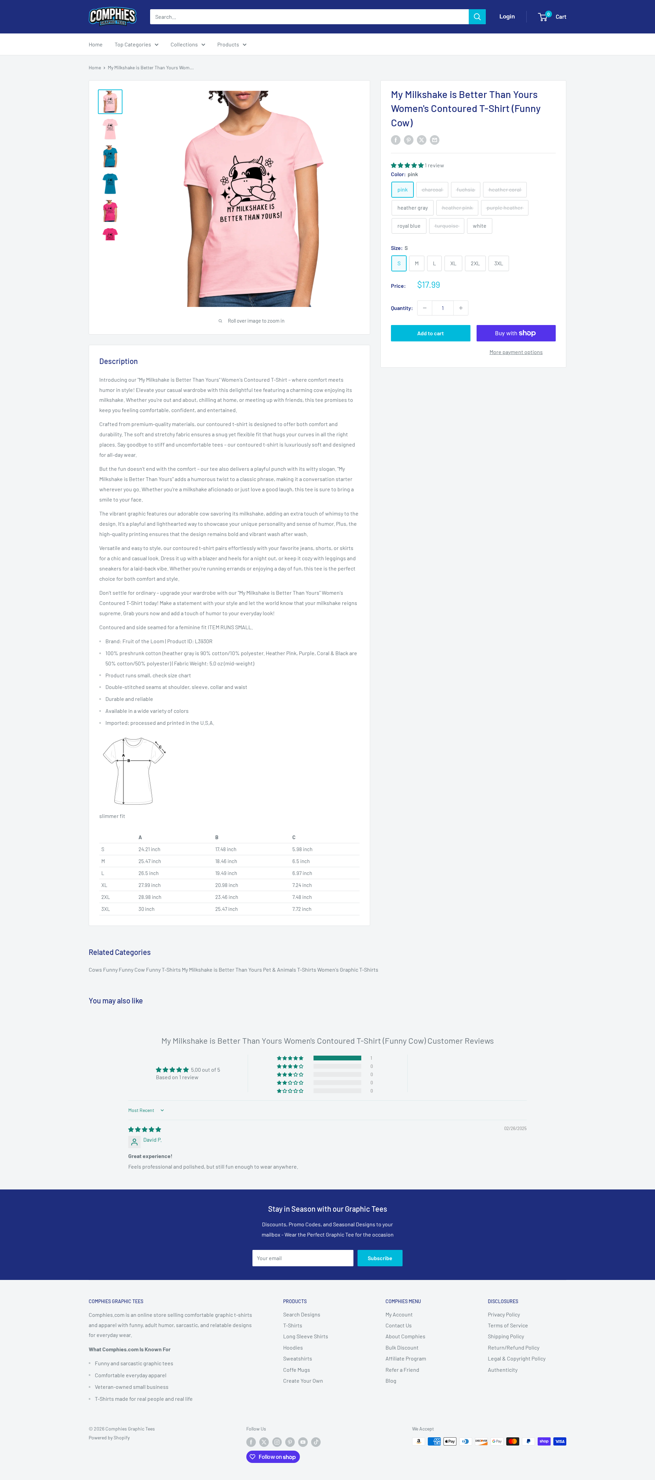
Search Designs (301, 1314)
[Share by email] (434, 139)
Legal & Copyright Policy (516, 1358)
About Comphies (405, 1336)
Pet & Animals (280, 969)
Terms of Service (508, 1325)
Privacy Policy (504, 1314)
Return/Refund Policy (513, 1347)
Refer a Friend (402, 1369)
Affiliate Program (405, 1358)
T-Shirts (307, 969)
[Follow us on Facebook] (251, 1442)
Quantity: (402, 308)
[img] (144, 1129)
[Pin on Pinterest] (408, 139)
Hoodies (293, 1347)
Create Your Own (303, 1380)
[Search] (477, 16)
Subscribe (380, 1258)
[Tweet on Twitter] (421, 139)
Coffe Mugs (296, 1369)
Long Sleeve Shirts (305, 1336)
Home (96, 44)
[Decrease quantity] (425, 308)
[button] (408, 165)
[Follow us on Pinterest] (290, 1442)
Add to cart (430, 333)
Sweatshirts (297, 1358)
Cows (96, 969)
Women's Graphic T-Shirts (347, 969)
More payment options (516, 352)
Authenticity (503, 1369)
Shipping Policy (506, 1336)
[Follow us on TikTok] (316, 1442)
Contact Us (398, 1325)
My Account (399, 1314)
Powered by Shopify (109, 1437)
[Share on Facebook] (396, 139)
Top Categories (133, 44)
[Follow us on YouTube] (303, 1442)
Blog (390, 1380)
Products (228, 44)
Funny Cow (132, 969)
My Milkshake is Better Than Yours (222, 969)
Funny (111, 969)
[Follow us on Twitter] (264, 1442)
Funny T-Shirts (164, 969)
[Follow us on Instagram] (277, 1442)
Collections (184, 44)
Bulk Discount (402, 1347)
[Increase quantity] (461, 308)
